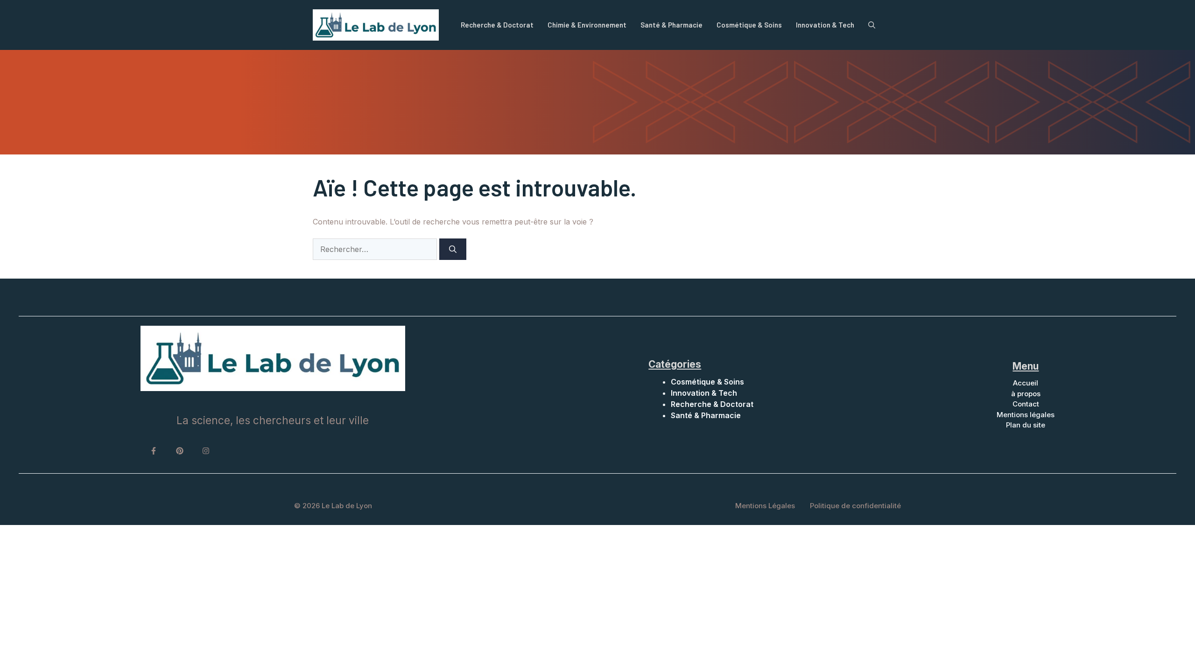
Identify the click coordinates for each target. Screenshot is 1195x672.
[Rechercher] (452, 249)
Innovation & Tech (825, 25)
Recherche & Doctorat (497, 25)
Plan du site (1025, 424)
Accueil (1025, 382)
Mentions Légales (765, 505)
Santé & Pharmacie (671, 25)
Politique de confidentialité (855, 505)
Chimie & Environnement (587, 25)
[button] (871, 25)
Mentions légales (1025, 414)
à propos (1025, 393)
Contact (1025, 403)
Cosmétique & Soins (749, 25)
